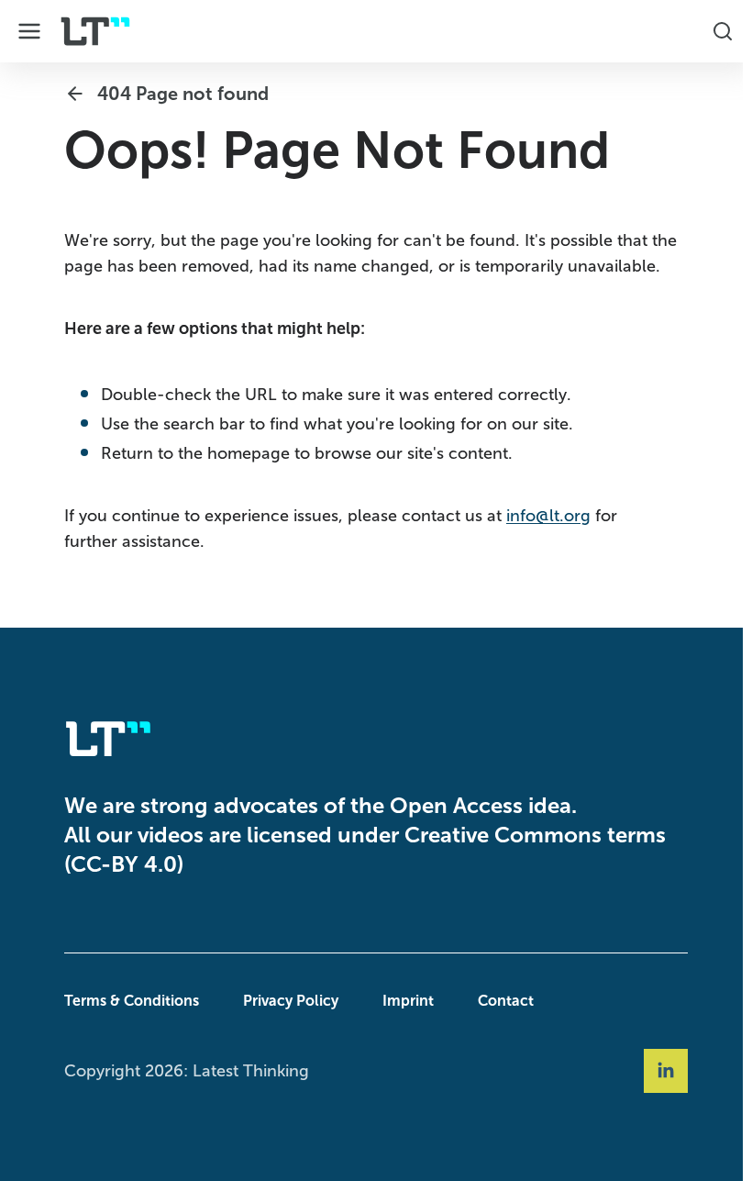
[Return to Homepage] (95, 31)
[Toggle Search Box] (713, 31)
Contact (501, 1000)
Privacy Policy (286, 1000)
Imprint (403, 1000)
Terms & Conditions (127, 1000)
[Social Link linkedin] (661, 1071)
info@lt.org (544, 516)
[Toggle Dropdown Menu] (29, 31)
